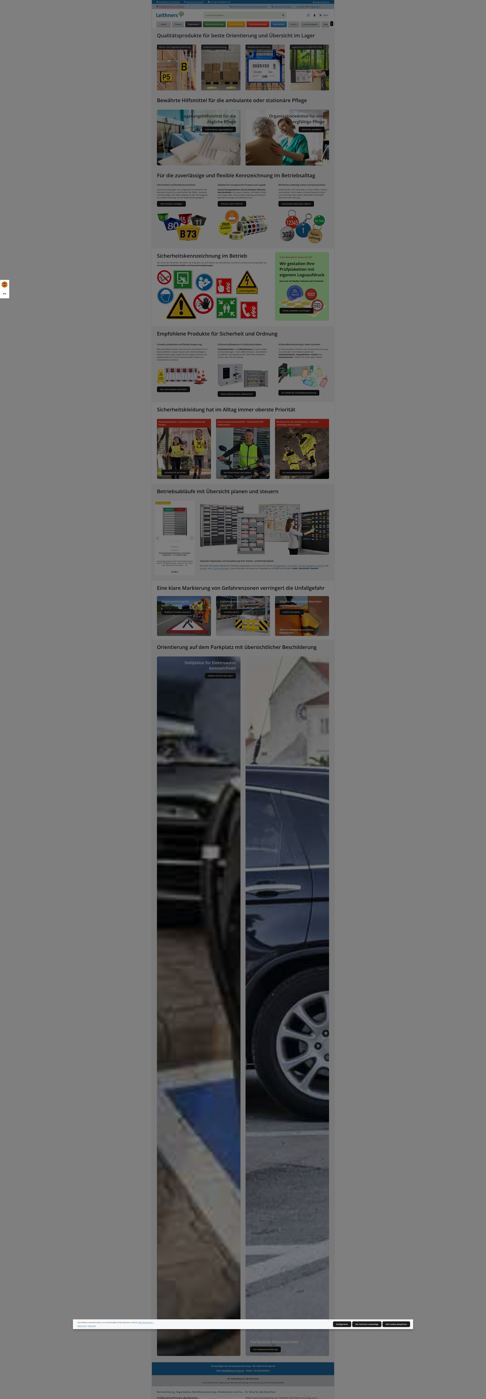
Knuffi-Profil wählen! (291, 612)
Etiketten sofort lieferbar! (232, 204)
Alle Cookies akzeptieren (396, 1324)
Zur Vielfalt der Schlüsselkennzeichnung (299, 393)
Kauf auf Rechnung (195, 2)
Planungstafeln (279, 566)
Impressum (92, 1326)
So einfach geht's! (231, 612)
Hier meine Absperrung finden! (173, 389)
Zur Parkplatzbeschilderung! (265, 1349)
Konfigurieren (342, 1324)
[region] (174, 538)
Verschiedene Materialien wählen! (296, 204)
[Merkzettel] (308, 15)
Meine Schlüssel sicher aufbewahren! (237, 394)
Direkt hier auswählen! (311, 129)
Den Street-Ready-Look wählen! (237, 472)
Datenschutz (81, 1326)
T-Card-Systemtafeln (220, 568)
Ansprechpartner (322, 2)
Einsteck (203, 568)
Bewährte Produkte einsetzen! (178, 612)
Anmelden (300, 6)
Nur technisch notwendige (366, 1324)
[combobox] (242, 15)
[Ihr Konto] (314, 15)
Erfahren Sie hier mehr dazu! (220, 676)
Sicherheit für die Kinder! (175, 472)
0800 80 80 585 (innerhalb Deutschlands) (249, 6)
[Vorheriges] (157, 538)
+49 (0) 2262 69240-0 (282, 6)
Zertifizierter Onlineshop (169, 2)
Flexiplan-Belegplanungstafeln (311, 566)
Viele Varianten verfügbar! (171, 204)
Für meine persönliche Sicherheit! (297, 472)
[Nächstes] (331, 23)
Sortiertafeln (292, 566)
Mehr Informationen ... (146, 1322)
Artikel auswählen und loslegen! (296, 310)
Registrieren (315, 6)
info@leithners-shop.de (171, 6)
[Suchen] (283, 15)
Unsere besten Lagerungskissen (219, 129)
